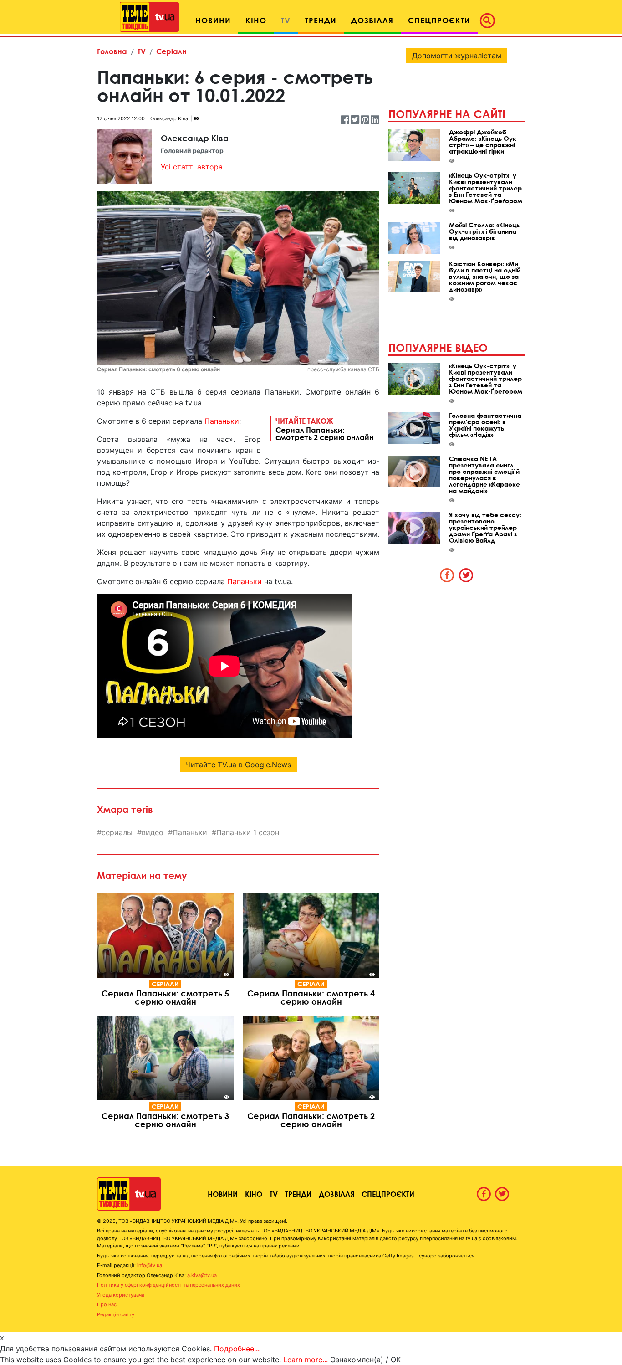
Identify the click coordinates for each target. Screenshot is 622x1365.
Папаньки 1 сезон (247, 832)
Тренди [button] (320, 20)
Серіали (171, 51)
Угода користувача (120, 1295)
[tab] (447, 575)
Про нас (107, 1304)
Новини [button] (213, 20)
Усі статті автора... (194, 166)
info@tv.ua (149, 1265)
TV (142, 51)
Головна (112, 51)
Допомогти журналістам (456, 55)
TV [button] (286, 20)
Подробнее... (237, 1348)
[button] (490, 20)
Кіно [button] (255, 20)
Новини (223, 1194)
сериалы (117, 832)
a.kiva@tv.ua (202, 1275)
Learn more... (305, 1359)
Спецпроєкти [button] (439, 20)
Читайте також (324, 428)
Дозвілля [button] (372, 20)
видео (152, 832)
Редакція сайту (115, 1314)
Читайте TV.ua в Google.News (238, 764)
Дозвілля (336, 1194)
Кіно (253, 1194)
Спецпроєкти (388, 1194)
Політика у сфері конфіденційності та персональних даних (168, 1285)
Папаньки (221, 421)
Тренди (298, 1194)
